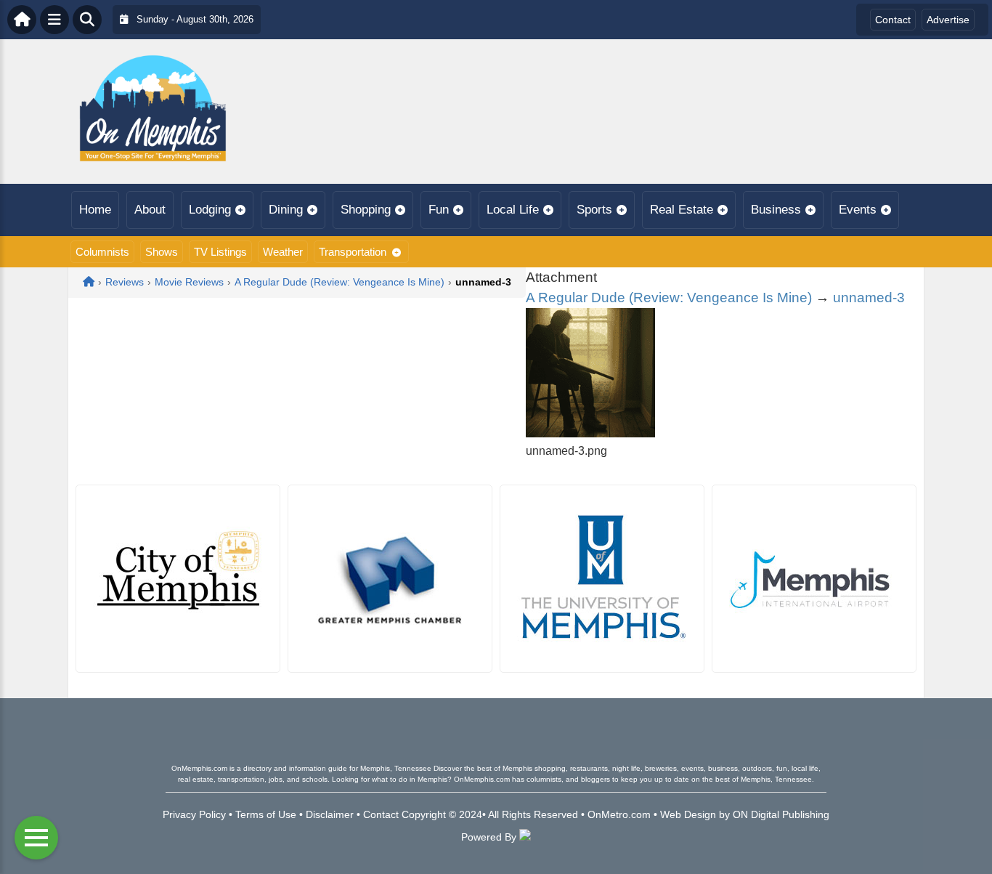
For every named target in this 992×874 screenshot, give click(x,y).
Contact (893, 19)
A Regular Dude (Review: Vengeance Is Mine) (669, 297)
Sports (594, 210)
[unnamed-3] (590, 433)
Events (858, 210)
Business (776, 210)
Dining (286, 210)
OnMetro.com (619, 814)
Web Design (688, 814)
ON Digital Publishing (781, 814)
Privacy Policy (194, 814)
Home (95, 210)
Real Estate (681, 210)
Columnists (102, 252)
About (150, 210)
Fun (438, 210)
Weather (283, 252)
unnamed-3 (869, 297)
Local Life (513, 210)
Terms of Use (265, 814)
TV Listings (220, 252)
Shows (161, 252)
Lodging (210, 210)
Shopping (366, 210)
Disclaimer (330, 814)
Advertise (948, 19)
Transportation (352, 252)
